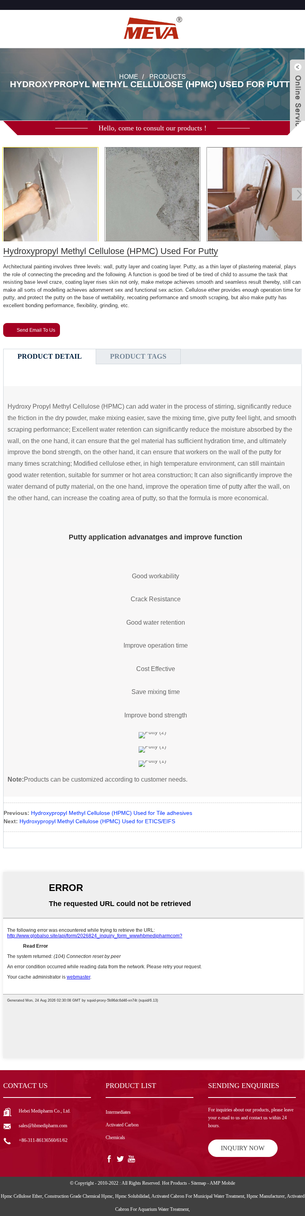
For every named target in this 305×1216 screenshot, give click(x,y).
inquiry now (242, 1148)
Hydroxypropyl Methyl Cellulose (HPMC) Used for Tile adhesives (111, 813)
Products (167, 76)
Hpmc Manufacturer (266, 1196)
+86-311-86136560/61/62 (43, 1140)
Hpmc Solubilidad (132, 1196)
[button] (297, 194)
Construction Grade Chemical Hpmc (78, 1196)
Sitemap (198, 1183)
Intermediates (118, 1112)
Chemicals (115, 1137)
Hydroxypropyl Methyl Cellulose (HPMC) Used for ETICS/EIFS (97, 821)
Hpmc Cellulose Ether (21, 1196)
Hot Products (174, 1183)
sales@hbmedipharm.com (43, 1125)
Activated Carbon (122, 1125)
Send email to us (36, 330)
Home (128, 76)
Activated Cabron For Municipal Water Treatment (197, 1196)
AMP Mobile (222, 1183)
